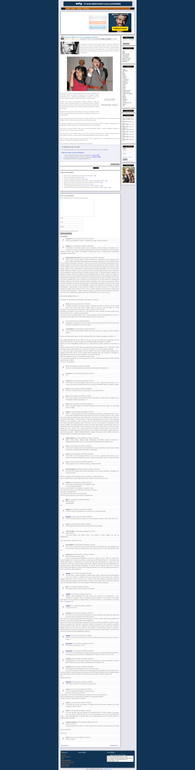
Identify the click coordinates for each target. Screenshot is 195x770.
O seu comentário (74, 197)
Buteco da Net (126, 60)
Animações (125, 70)
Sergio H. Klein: (126, 119)
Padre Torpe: (125, 124)
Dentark (68, 516)
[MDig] (79, 3)
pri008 (68, 594)
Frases (73, 8)
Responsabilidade (66, 760)
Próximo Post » (114, 745)
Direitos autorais (65, 756)
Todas (123, 69)
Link (95, 175)
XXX (123, 105)
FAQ (62, 758)
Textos (124, 101)
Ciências (124, 78)
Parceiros (79, 8)
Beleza (124, 73)
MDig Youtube (125, 54)
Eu (66, 587)
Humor (124, 89)
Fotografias (125, 83)
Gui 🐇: (124, 117)
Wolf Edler (124, 61)
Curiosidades (125, 79)
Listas (123, 95)
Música (124, 96)
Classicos (124, 76)
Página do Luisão (126, 58)
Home (68, 8)
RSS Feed (86, 8)
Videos (124, 104)
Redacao (69, 39)
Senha (124, 153)
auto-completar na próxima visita (69, 231)
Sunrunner (69, 643)
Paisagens (124, 99)
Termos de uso (65, 764)
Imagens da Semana (127, 93)
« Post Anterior (64, 745)
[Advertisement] (75, 22)
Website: (62, 226)
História (124, 87)
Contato (63, 755)
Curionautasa (125, 57)
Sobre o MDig (65, 766)
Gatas (123, 86)
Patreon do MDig (96, 157)
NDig (123, 52)
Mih (67, 499)
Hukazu (68, 573)
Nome (61, 217)
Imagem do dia (126, 92)
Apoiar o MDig (95, 155)
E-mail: (61, 222)
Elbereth (68, 682)
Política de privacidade (67, 762)
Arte (123, 72)
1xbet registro (125, 55)
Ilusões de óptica (126, 90)
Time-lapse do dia (126, 102)
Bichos (124, 75)
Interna (129, 37)
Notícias (76, 39)
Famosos (124, 81)
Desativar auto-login (128, 161)
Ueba (123, 51)
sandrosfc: (125, 121)
